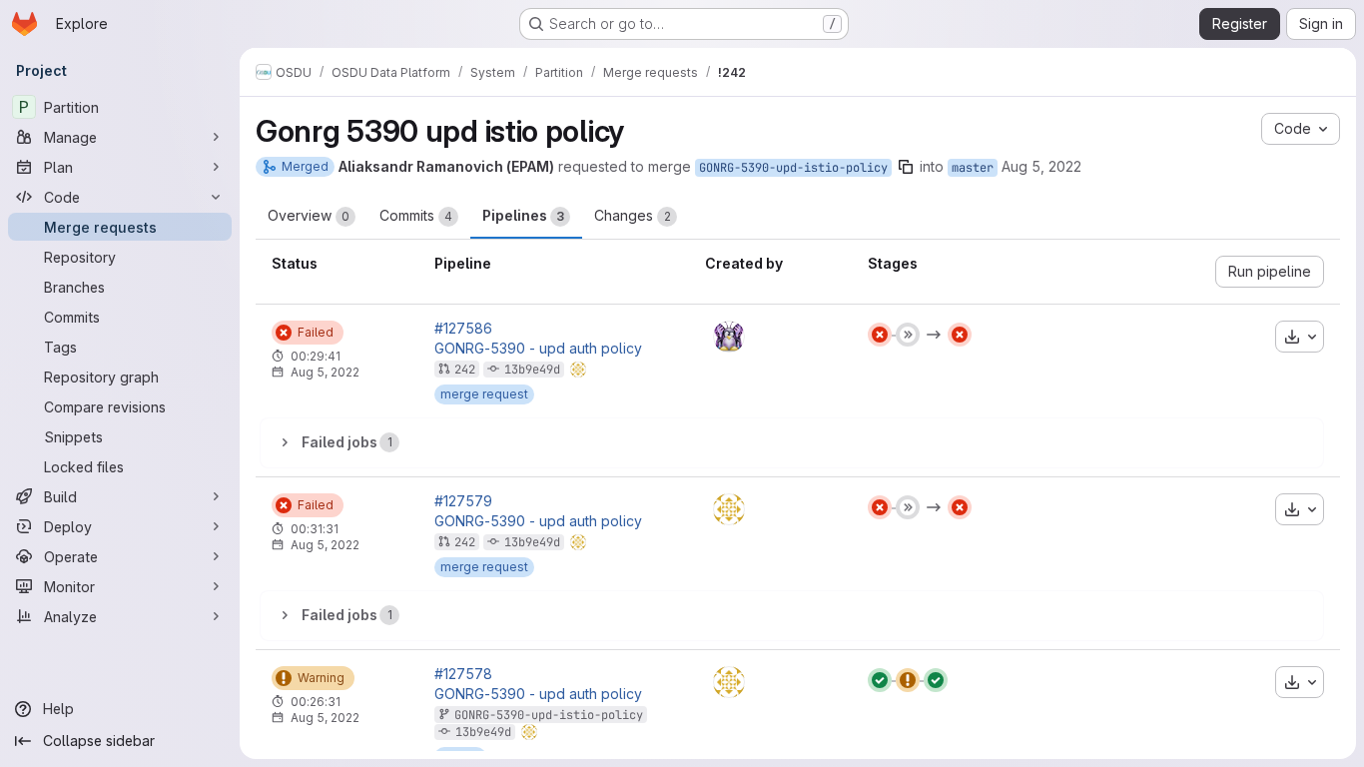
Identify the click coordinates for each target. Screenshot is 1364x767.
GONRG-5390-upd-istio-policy (793, 168)
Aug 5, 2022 (1041, 166)
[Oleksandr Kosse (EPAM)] (729, 337)
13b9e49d (532, 370)
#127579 (463, 501)
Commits (415, 215)
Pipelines (523, 215)
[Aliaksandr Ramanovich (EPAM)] (729, 509)
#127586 (463, 329)
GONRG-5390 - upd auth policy (538, 349)
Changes (632, 215)
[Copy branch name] (906, 167)
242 (464, 370)
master (973, 168)
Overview (308, 215)
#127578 (463, 674)
